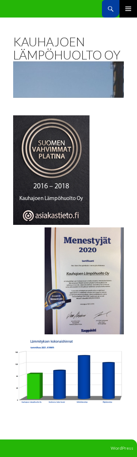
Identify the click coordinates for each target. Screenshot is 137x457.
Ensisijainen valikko (128, 9)
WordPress (122, 448)
